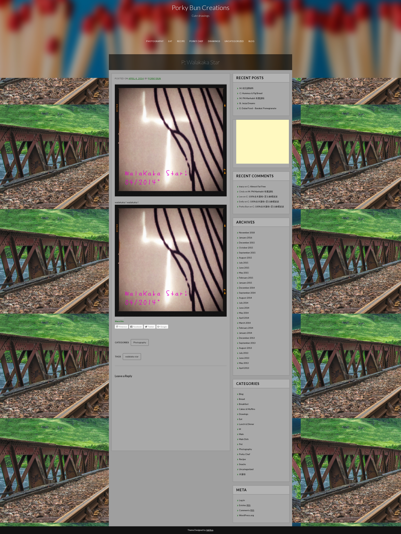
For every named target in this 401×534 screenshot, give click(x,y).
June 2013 (244, 358)
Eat (170, 41)
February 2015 (246, 277)
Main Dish (244, 439)
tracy (241, 186)
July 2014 (243, 302)
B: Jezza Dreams (248, 103)
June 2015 (244, 267)
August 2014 (245, 297)
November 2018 (247, 232)
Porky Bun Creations (200, 7)
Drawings (214, 41)
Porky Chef (196, 41)
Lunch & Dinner (246, 424)
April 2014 (244, 317)
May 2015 (244, 272)
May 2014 (244, 312)
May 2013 (244, 363)
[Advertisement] (262, 142)
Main (241, 434)
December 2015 (247, 242)
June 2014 (244, 307)
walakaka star (131, 356)
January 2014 (245, 332)
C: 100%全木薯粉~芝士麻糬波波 (262, 196)
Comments (246, 510)
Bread (242, 399)
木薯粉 (242, 474)
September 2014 (247, 292)
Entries (244, 505)
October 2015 (246, 247)
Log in (242, 500)
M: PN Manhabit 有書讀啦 (252, 98)
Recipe (181, 41)
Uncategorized (234, 41)
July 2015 (243, 262)
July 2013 (243, 353)
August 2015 (245, 257)
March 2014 (245, 322)
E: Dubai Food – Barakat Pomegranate (258, 108)
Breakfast (244, 404)
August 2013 (245, 348)
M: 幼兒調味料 (246, 88)
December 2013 (247, 338)
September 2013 (247, 343)
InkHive (209, 530)
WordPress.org (246, 515)
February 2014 (246, 327)
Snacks (242, 464)
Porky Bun (154, 78)
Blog (252, 41)
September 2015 (247, 252)
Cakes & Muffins (247, 409)
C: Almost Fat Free (256, 186)
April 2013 (244, 368)
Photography (155, 41)
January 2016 (245, 237)
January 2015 (245, 282)
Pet (241, 444)
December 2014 (247, 287)
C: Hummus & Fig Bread (251, 93)
